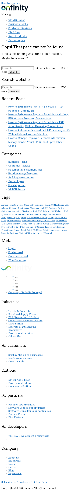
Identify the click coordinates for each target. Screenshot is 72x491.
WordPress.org (17, 260)
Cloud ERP (29, 205)
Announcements (8, 205)
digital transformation (11, 211)
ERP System (6, 224)
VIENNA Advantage (34, 233)
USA (22, 292)
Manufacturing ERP (44, 224)
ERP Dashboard (14, 220)
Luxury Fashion (28, 224)
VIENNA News (16, 20)
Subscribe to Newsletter (15, 482)
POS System (39, 227)
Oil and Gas (14, 336)
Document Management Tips (25, 169)
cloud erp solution (43, 205)
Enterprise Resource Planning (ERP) (37, 217)
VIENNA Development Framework (28, 435)
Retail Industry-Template (22, 173)
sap (52, 230)
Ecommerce (15, 329)
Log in (12, 248)
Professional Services (21, 333)
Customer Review (56, 208)
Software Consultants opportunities (29, 410)
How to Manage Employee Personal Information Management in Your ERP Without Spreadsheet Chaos (36, 141)
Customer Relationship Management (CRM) (28, 208)
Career (12, 467)
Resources (14, 460)
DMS (35, 211)
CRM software (57, 205)
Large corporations (20, 358)
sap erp (58, 230)
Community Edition (19, 386)
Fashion (16, 224)
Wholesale (48, 233)
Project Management (10, 230)
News (11, 464)
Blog (11, 470)
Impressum (14, 473)
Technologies (16, 40)
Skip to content (10, 3)
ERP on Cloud (48, 220)
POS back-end (26, 227)
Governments (16, 361)
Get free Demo (39, 482)
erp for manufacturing (32, 220)
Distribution (27, 211)
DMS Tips (14, 32)
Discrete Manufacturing (22, 326)
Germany (14, 292)
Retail (23, 230)
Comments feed (18, 256)
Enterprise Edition (19, 379)
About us (13, 457)
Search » (14, 72)
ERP (57, 217)
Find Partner (15, 417)
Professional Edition (20, 383)
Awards (20, 205)
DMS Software (44, 211)
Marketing (59, 224)
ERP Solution (61, 220)
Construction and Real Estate (25, 320)
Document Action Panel (18, 214)
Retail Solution (43, 230)
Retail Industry (17, 36)
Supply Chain (18, 233)
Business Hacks (18, 24)
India (28, 292)
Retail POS (32, 230)
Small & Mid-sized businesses (25, 354)
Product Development (54, 227)
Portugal (37, 292)
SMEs (9, 233)
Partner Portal (17, 414)
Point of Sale (13, 227)
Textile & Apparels (19, 311)
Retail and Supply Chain (22, 314)
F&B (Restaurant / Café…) (23, 317)
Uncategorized (16, 185)
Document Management (41, 214)
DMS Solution (57, 211)
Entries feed (15, 252)
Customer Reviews (20, 28)
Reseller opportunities (21, 404)
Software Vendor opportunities (26, 407)
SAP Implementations (21, 177)
